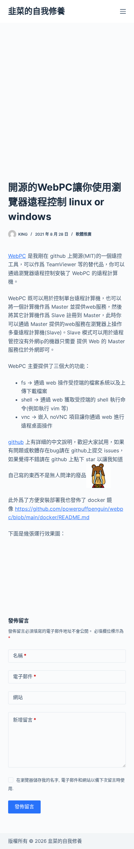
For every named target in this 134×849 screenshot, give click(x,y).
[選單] (123, 11)
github (16, 442)
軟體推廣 (83, 234)
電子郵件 (24, 676)
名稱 (19, 655)
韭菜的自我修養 (36, 11)
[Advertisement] (67, 93)
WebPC (17, 256)
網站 (18, 697)
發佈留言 (24, 806)
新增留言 (24, 720)
